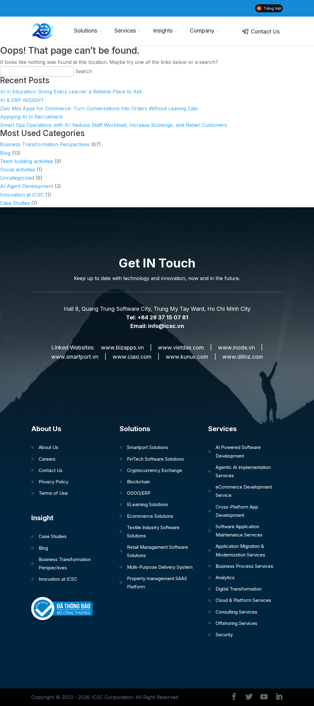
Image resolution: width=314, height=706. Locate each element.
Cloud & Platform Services (243, 600)
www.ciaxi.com (132, 356)
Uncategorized (17, 178)
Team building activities (26, 161)
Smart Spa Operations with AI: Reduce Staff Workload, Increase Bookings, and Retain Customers (113, 125)
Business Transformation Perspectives (45, 144)
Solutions (85, 30)
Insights (163, 30)
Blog (5, 153)
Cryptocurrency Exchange (154, 470)
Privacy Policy (53, 482)
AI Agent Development (26, 186)
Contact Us (265, 31)
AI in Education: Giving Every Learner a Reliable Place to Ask (71, 91)
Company (202, 30)
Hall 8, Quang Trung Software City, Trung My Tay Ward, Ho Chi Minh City (157, 309)
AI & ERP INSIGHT (22, 100)
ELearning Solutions (147, 504)
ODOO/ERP (139, 493)
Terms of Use (53, 493)
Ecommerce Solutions (150, 516)
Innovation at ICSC (22, 195)
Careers (47, 459)
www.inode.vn (236, 347)
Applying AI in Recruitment (31, 117)
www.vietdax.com (181, 347)
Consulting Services (236, 612)
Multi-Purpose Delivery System (160, 567)
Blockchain (138, 482)
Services (125, 30)
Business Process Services (244, 566)
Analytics (225, 577)
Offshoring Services (236, 623)
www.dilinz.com (242, 356)
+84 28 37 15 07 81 (162, 317)
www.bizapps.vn (122, 347)
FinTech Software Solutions (155, 459)
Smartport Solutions (147, 447)
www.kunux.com (187, 356)
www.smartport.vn (74, 356)
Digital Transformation (239, 589)
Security (224, 635)
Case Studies (15, 203)
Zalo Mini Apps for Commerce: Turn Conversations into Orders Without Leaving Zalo (99, 108)
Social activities (17, 169)
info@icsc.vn (166, 326)
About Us (48, 447)
